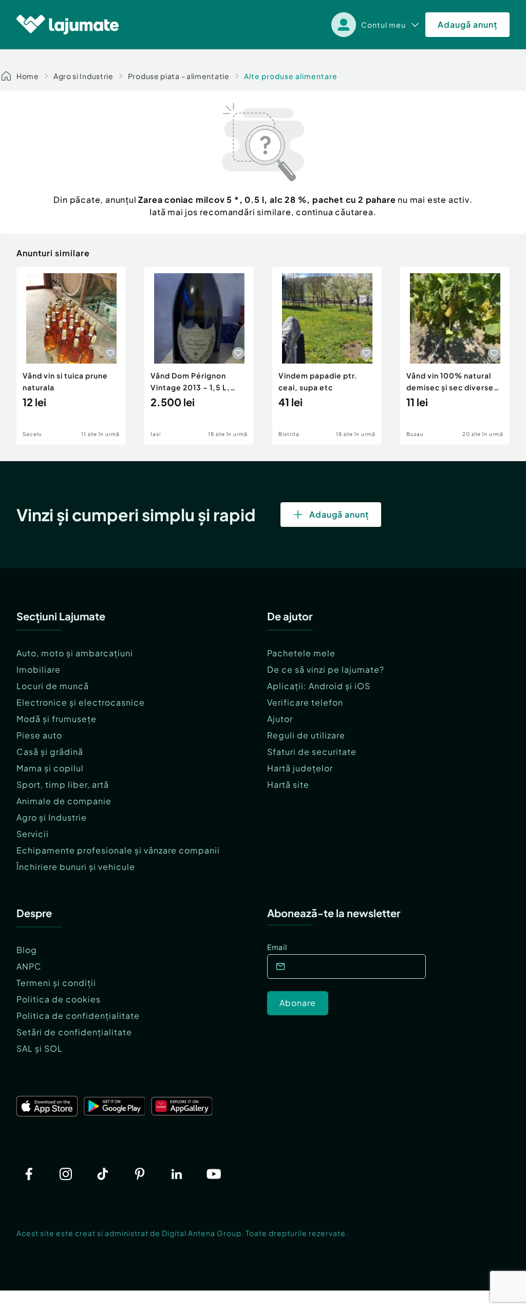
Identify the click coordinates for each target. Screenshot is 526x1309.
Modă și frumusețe (56, 718)
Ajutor (280, 718)
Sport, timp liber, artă (62, 784)
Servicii (32, 833)
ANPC (29, 966)
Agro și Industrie (51, 817)
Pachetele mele (301, 653)
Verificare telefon (305, 702)
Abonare (297, 1002)
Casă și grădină (49, 751)
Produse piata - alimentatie (179, 76)
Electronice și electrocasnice (80, 702)
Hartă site (288, 784)
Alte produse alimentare (290, 76)
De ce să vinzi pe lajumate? (325, 669)
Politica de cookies (58, 999)
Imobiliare (38, 669)
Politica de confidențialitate (78, 1015)
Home (27, 76)
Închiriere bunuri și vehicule (75, 866)
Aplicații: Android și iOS (318, 685)
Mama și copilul (50, 768)
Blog (26, 949)
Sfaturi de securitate (311, 751)
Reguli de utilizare (306, 735)
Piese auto (39, 735)
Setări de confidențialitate (74, 1032)
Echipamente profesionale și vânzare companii (118, 850)
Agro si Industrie (83, 76)
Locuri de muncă (52, 685)
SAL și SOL (39, 1048)
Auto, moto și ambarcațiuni (74, 653)
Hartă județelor (300, 768)
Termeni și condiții (56, 982)
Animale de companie (63, 800)
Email (277, 947)
